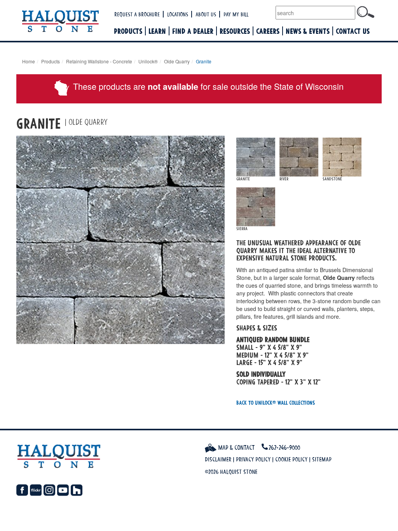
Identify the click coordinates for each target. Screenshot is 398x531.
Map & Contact (235, 447)
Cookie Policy (291, 459)
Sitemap (322, 459)
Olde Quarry (177, 61)
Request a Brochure (137, 14)
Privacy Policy (253, 459)
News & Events (308, 30)
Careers (267, 30)
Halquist (64, 21)
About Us (206, 14)
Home (28, 61)
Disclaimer (218, 459)
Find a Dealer (192, 30)
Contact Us (353, 30)
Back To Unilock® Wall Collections (275, 402)
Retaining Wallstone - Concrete (99, 61)
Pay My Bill (235, 14)
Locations (177, 14)
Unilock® (148, 61)
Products (128, 30)
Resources (235, 30)
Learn (157, 30)
